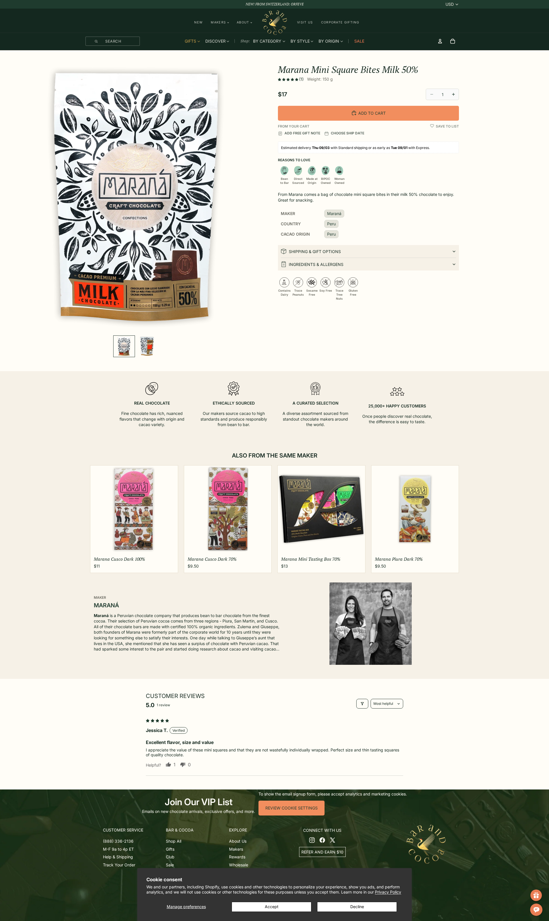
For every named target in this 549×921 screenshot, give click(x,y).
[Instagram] (312, 839)
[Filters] (362, 704)
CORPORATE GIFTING (340, 22)
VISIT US (305, 22)
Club (170, 856)
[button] (288, 79)
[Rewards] (536, 895)
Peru (331, 223)
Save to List (447, 126)
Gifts (170, 848)
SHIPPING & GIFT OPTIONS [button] (315, 251)
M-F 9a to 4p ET (118, 848)
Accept (272, 906)
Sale (170, 864)
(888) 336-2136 (118, 841)
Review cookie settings (291, 807)
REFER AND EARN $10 (322, 851)
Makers (236, 848)
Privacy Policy (388, 892)
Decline (357, 906)
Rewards (237, 856)
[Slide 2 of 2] (147, 346)
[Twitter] (332, 839)
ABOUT (243, 22)
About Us (237, 841)
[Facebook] (322, 839)
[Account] (440, 41)
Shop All (173, 841)
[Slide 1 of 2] (124, 346)
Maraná (334, 213)
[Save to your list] (432, 126)
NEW (198, 22)
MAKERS (218, 22)
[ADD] (169, 545)
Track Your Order (119, 864)
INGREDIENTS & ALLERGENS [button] (316, 264)
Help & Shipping (118, 856)
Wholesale (238, 864)
